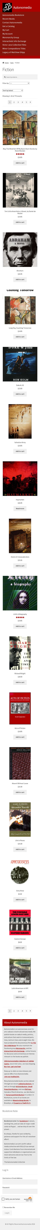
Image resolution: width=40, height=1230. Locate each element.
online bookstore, (25, 1084)
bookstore (24, 1121)
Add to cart (20, 163)
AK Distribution (21, 1086)
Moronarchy (20, 1048)
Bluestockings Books (21, 1100)
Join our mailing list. (12, 1076)
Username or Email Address (12, 1178)
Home (7, 63)
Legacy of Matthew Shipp (13, 52)
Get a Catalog (8, 26)
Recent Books (8, 18)
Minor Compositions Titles (13, 48)
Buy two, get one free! (12, 1066)
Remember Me (9, 1207)
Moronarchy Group (10, 37)
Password (5, 1187)
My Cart (5, 30)
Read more (20, 508)
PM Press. (28, 1089)
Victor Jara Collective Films (14, 45)
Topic (12, 63)
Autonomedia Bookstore (13, 15)
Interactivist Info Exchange (14, 41)
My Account (7, 33)
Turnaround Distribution (15, 1095)
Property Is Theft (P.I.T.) (22, 1103)
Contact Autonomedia (12, 22)
